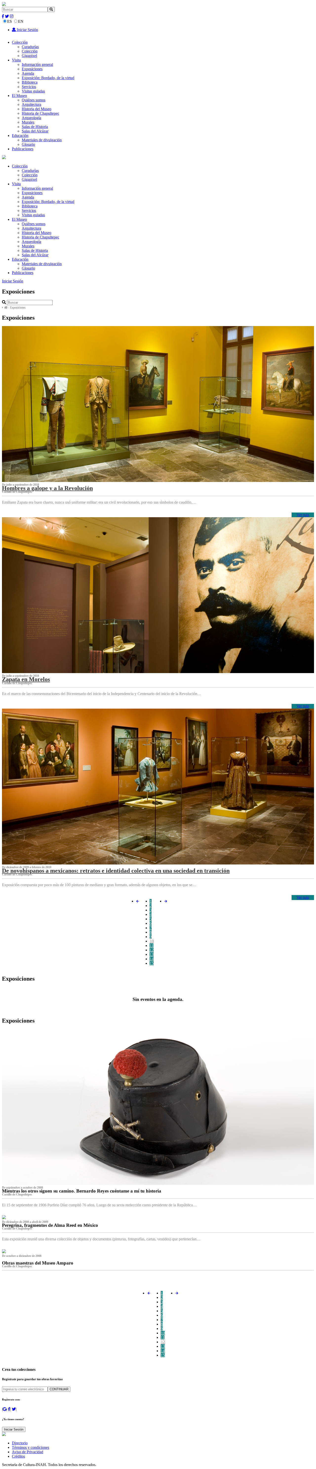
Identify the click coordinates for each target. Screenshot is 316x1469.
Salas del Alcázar (35, 131)
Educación (20, 135)
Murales (28, 122)
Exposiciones (32, 69)
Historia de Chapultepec (40, 113)
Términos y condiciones (30, 1447)
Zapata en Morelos (26, 679)
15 (152, 963)
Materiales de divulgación (42, 140)
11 (151, 945)
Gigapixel (29, 56)
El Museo (19, 95)
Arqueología (31, 118)
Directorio (20, 1443)
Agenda (28, 73)
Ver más (302, 515)
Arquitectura (31, 104)
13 (152, 954)
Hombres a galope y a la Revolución (47, 488)
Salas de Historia (35, 127)
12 (152, 950)
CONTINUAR (59, 1389)
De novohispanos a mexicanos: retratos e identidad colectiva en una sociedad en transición (116, 870)
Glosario (28, 144)
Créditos (18, 1456)
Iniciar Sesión (27, 30)
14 (152, 959)
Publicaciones (22, 149)
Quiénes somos (33, 100)
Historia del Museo (36, 109)
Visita (16, 60)
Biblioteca (30, 82)
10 (152, 941)
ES (9, 21)
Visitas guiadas (33, 91)
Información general (37, 64)
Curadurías (30, 47)
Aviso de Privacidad (27, 1452)
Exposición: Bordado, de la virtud (48, 78)
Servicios (29, 87)
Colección (20, 42)
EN (20, 21)
